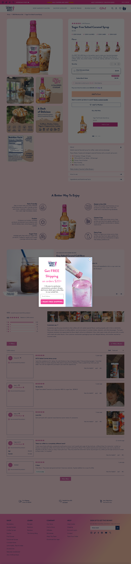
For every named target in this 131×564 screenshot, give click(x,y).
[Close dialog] (90, 259)
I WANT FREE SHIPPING (52, 301)
